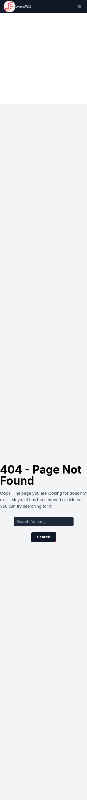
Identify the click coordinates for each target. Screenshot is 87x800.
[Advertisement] (43, 58)
